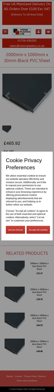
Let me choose (15, 229)
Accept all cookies (38, 229)
